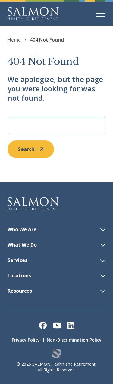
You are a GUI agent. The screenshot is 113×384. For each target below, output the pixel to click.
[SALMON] (33, 13)
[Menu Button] (100, 14)
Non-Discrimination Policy (74, 340)
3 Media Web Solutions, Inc (56, 353)
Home (14, 39)
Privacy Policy (26, 340)
